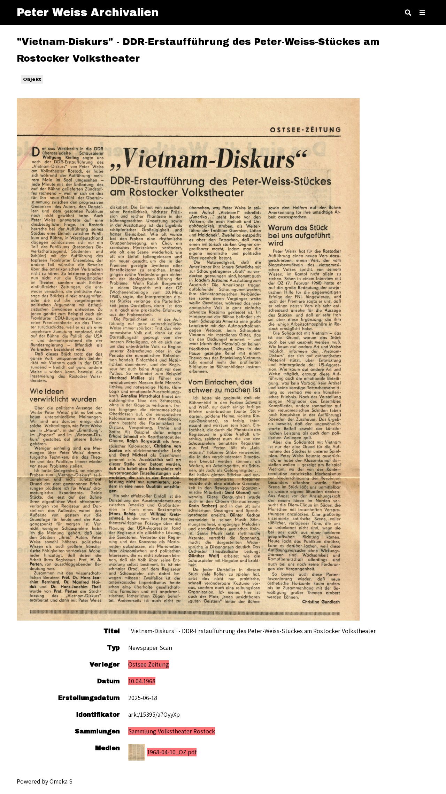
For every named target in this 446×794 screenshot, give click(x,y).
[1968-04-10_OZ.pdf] (188, 359)
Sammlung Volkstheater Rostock (171, 731)
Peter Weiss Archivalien (88, 12)
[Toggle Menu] (422, 12)
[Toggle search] (408, 12)
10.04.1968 (141, 681)
